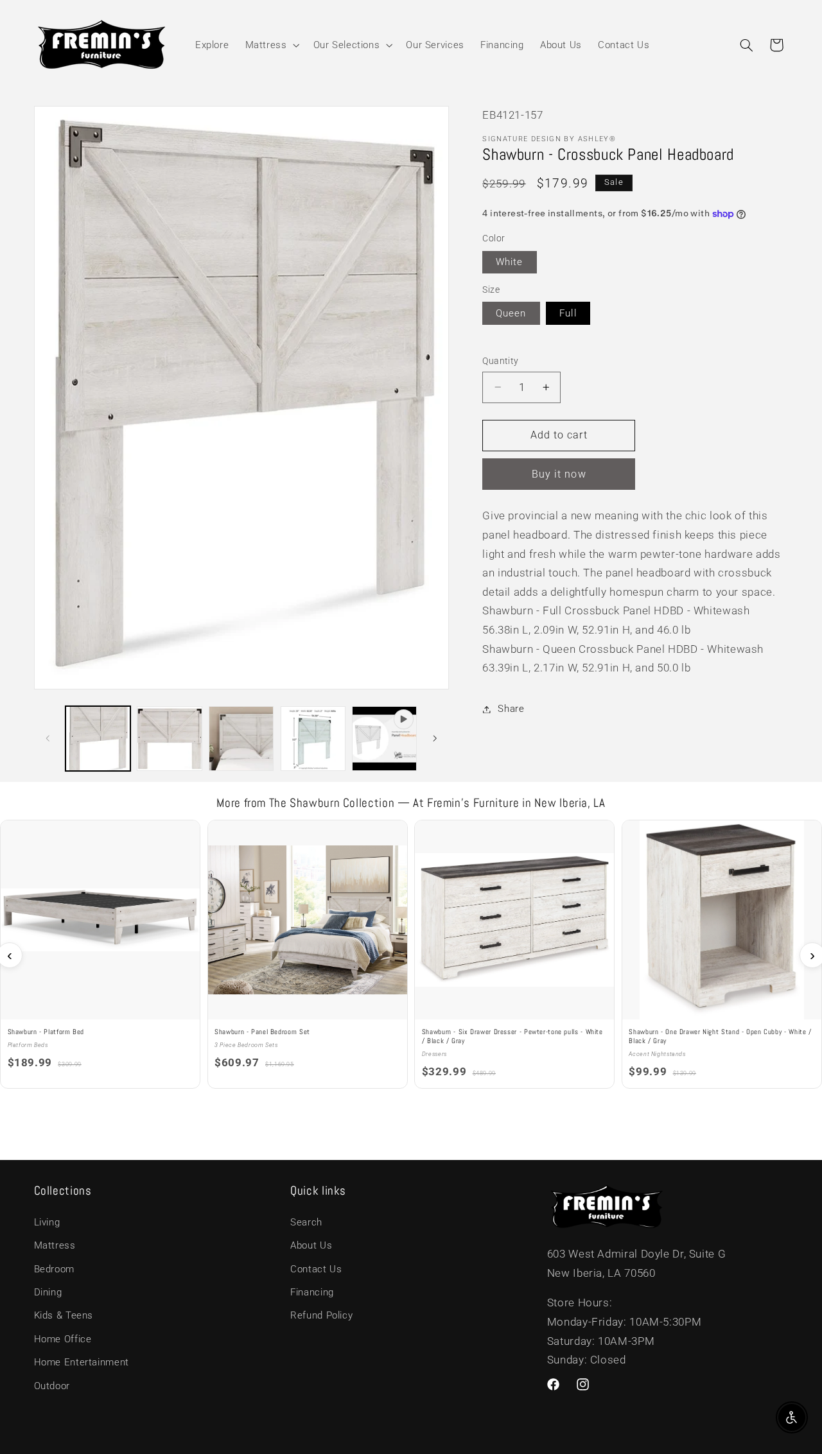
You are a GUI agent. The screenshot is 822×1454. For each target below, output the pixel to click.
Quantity (500, 361)
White (509, 262)
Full (567, 313)
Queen (511, 313)
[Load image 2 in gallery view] (169, 738)
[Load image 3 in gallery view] (241, 738)
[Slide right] (435, 738)
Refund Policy (321, 1315)
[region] (411, 955)
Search (306, 1222)
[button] (271, 45)
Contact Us (316, 1269)
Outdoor (52, 1386)
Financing (312, 1292)
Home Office (63, 1339)
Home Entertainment (81, 1362)
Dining (48, 1292)
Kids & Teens (64, 1315)
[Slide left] (48, 738)
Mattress (55, 1245)
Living (47, 1222)
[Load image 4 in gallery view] (313, 738)
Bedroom (54, 1269)
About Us (311, 1245)
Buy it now (559, 474)
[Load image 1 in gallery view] (98, 738)
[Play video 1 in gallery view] (384, 738)
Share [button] (511, 708)
